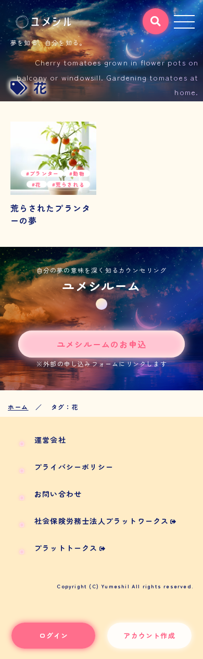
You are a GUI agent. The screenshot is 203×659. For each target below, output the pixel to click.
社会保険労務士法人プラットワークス (101, 521)
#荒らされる (68, 184)
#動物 (77, 173)
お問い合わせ (58, 494)
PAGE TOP (187, 630)
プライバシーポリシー (73, 467)
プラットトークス (66, 548)
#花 (36, 184)
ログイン (54, 635)
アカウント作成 (149, 635)
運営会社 (50, 439)
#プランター (42, 173)
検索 (151, 16)
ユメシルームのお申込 (101, 344)
